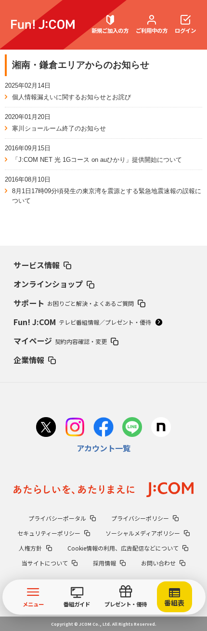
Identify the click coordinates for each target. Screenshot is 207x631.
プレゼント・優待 (125, 604)
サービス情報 (36, 265)
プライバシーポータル (57, 518)
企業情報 (28, 360)
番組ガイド (77, 604)
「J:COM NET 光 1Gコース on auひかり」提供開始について (97, 159)
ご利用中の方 (152, 30)
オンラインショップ (48, 283)
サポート (73, 303)
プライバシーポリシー (140, 518)
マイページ (60, 340)
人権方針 (30, 548)
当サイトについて (45, 563)
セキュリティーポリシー (48, 533)
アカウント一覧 (103, 448)
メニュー (33, 604)
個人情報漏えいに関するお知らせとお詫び (71, 97)
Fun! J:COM (82, 322)
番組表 (174, 602)
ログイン (185, 30)
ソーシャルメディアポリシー (142, 533)
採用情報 (104, 563)
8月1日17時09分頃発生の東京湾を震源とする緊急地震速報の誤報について (106, 195)
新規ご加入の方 (110, 30)
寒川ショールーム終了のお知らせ (59, 128)
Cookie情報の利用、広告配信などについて (123, 548)
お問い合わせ (158, 563)
